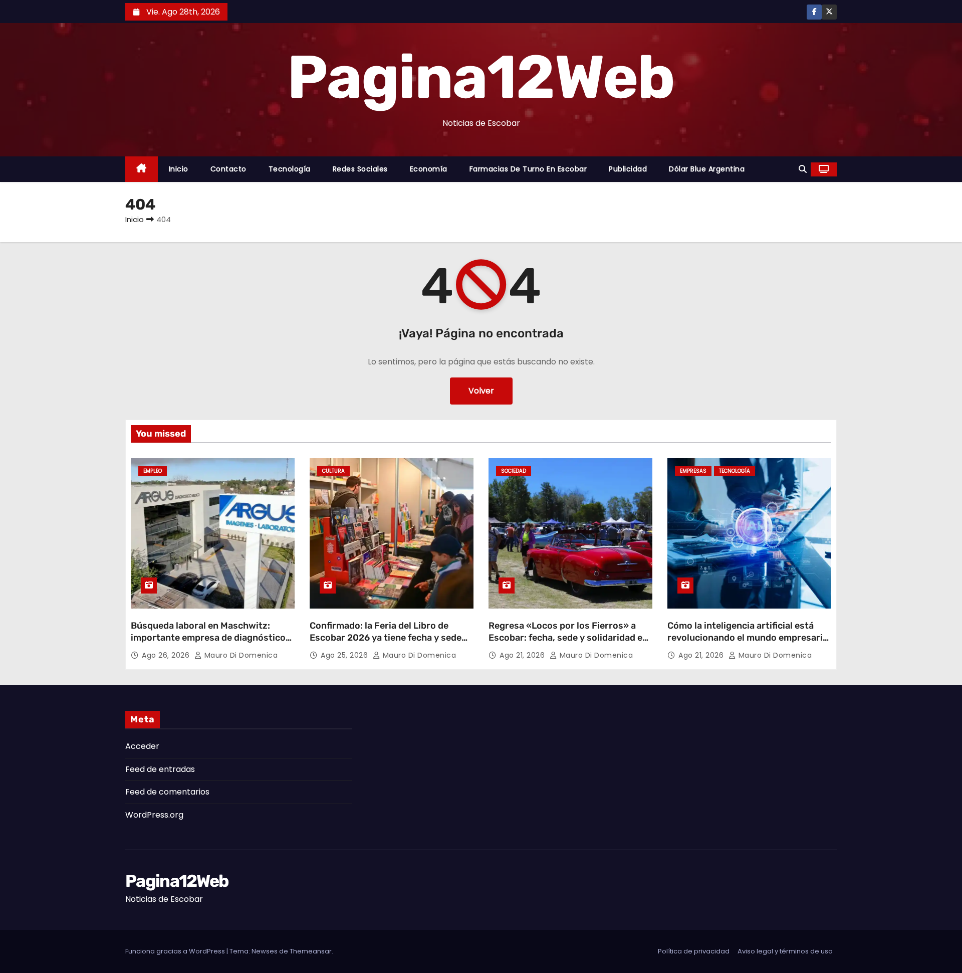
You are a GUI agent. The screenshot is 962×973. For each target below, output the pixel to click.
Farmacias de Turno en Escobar (528, 169)
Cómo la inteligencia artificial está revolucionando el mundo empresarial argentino (748, 637)
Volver (481, 391)
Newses (265, 951)
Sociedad (513, 471)
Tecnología (290, 169)
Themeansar (311, 951)
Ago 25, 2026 (345, 655)
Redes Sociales (360, 169)
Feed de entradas (160, 769)
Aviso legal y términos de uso (785, 951)
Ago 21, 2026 (523, 655)
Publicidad (628, 169)
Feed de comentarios (167, 792)
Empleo (152, 471)
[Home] (141, 169)
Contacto (228, 169)
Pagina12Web (480, 77)
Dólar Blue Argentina (707, 169)
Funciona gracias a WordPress (175, 951)
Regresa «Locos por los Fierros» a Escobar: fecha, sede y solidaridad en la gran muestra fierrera (568, 637)
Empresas (693, 471)
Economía (428, 169)
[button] (803, 169)
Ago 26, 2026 (167, 655)
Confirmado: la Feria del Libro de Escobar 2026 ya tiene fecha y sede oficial (385, 637)
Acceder (142, 746)
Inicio (178, 169)
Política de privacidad (694, 951)
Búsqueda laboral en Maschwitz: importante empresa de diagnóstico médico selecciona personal (208, 637)
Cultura (333, 471)
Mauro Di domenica (240, 655)
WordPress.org (154, 815)
